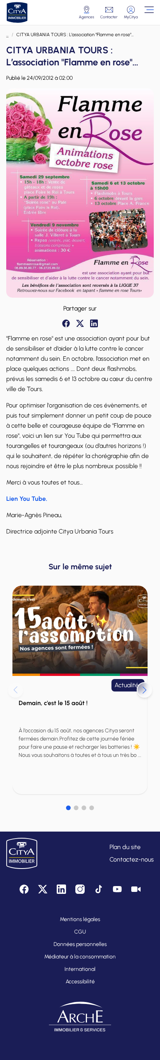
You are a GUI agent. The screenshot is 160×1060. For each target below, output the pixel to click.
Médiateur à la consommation (80, 956)
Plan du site (125, 847)
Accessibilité (80, 981)
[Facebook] (66, 323)
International (80, 969)
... (7, 34)
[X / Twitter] (80, 323)
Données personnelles (80, 944)
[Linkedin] (94, 323)
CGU (80, 931)
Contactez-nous (132, 859)
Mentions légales (80, 919)
